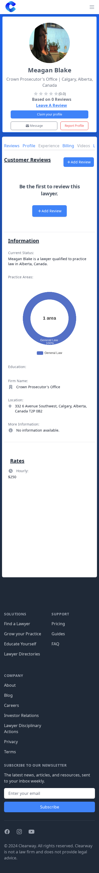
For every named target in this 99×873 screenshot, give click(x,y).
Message (36, 126)
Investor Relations (21, 715)
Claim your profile (49, 114)
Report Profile (74, 126)
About (10, 685)
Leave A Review (51, 105)
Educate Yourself (20, 644)
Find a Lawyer (17, 623)
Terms (10, 752)
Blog (8, 695)
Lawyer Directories (22, 654)
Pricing (58, 623)
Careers (11, 705)
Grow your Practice (22, 634)
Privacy (11, 741)
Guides (58, 634)
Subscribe (49, 807)
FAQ (55, 644)
